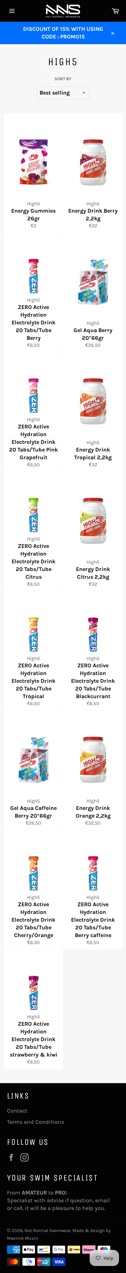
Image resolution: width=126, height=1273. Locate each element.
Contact (17, 1110)
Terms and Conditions (35, 1122)
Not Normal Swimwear (47, 1230)
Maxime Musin (22, 1238)
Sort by (63, 78)
